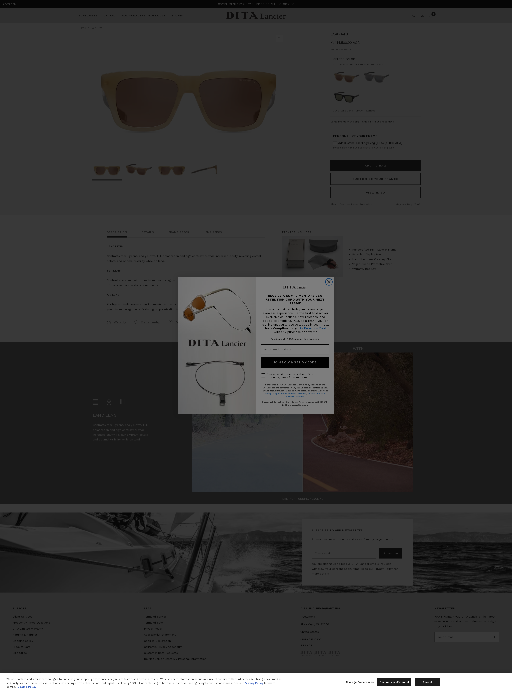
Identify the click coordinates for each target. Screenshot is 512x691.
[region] (256, 682)
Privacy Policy (253, 683)
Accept (427, 681)
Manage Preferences (360, 681)
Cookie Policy (27, 686)
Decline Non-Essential (394, 681)
